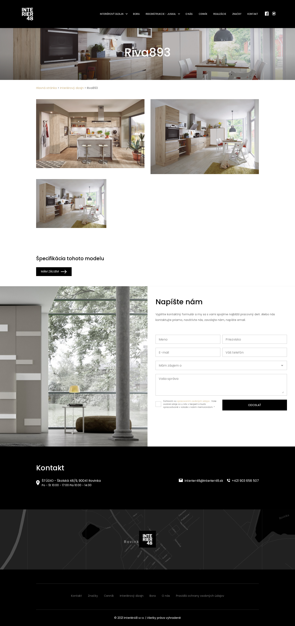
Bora (136, 14)
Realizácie (219, 14)
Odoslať (254, 405)
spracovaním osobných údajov (193, 401)
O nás (189, 14)
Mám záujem (50, 271)
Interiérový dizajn (111, 14)
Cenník (203, 14)
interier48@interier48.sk (203, 480)
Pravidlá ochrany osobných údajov (200, 596)
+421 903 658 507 (245, 480)
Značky (236, 14)
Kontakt (252, 14)
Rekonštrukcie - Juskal (161, 14)
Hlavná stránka (46, 88)
